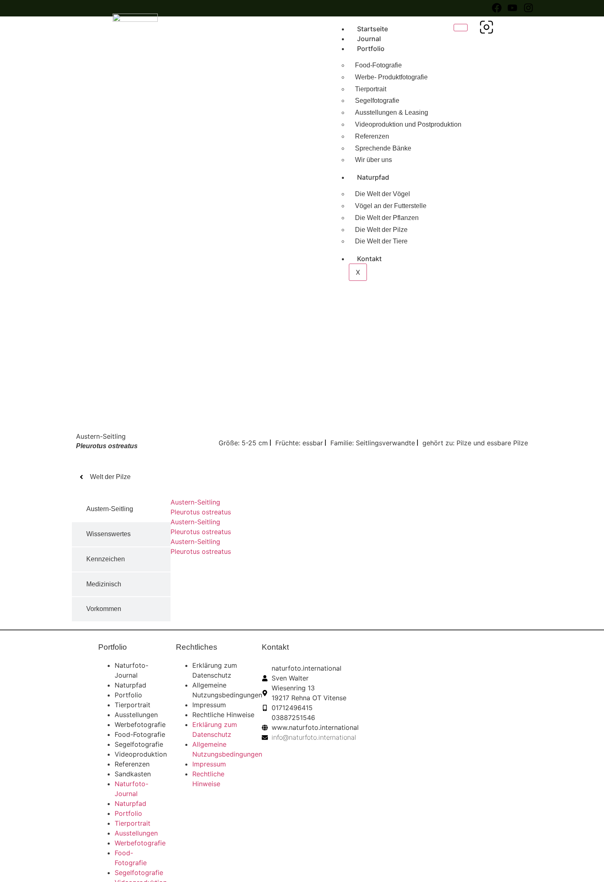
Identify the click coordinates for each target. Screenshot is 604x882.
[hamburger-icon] (461, 27)
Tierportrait (370, 89)
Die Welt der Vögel (382, 193)
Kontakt (369, 259)
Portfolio (371, 48)
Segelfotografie (377, 100)
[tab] (121, 509)
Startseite (372, 29)
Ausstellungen (136, 715)
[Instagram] (528, 8)
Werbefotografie (140, 724)
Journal (369, 39)
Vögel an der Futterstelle (390, 205)
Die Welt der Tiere (381, 241)
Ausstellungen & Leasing (391, 112)
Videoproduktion (141, 754)
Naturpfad (373, 177)
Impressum (209, 705)
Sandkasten (133, 774)
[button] (486, 31)
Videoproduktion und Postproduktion (408, 124)
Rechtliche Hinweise (223, 715)
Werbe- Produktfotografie (391, 77)
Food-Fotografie (378, 65)
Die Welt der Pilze (381, 229)
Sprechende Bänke (383, 148)
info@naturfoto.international (314, 737)
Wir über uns (373, 159)
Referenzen (372, 136)
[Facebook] (497, 8)
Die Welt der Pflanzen (387, 217)
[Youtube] (512, 8)
